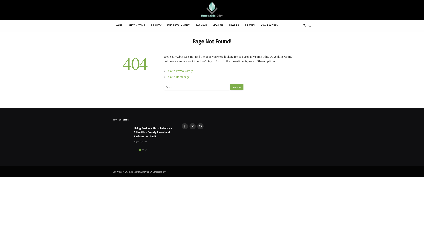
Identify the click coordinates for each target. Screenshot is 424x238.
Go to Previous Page (180, 71)
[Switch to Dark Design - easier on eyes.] (309, 25)
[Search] (304, 25)
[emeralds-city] (212, 10)
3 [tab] (146, 150)
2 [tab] (143, 150)
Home (119, 25)
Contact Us (269, 25)
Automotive (136, 25)
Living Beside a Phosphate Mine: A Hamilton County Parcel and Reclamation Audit (153, 132)
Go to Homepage (179, 77)
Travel (250, 25)
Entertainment (178, 25)
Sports (234, 25)
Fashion (201, 25)
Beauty (156, 25)
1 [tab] (139, 150)
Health (217, 25)
